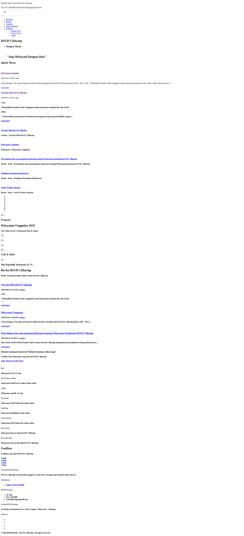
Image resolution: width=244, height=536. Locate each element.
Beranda (9, 19)
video (13, 35)
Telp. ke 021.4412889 (15, 485)
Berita (8, 22)
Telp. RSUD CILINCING (12, 361)
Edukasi (9, 28)
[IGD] (3, 465)
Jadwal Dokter (12, 26)
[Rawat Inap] (3, 458)
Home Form (16, 33)
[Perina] (3, 460)
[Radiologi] (3, 463)
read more (5, 87)
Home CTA (16, 31)
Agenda (9, 24)
